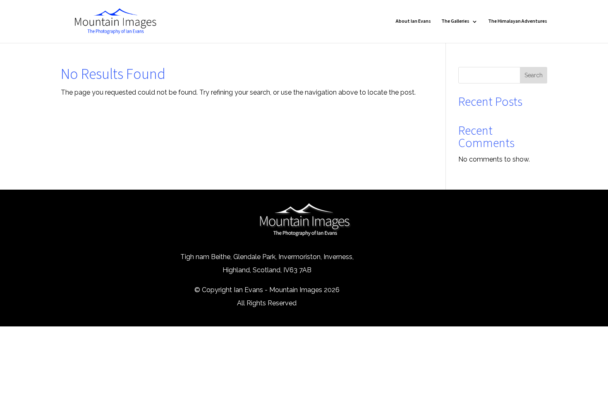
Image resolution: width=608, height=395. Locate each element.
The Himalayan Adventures (517, 22)
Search (533, 75)
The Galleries (455, 22)
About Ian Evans (413, 22)
